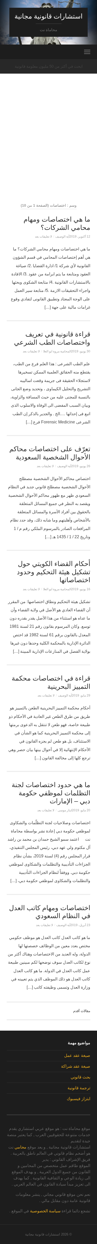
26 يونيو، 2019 (80, 466)
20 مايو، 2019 (81, 810)
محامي (20, 1147)
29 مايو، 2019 (81, 695)
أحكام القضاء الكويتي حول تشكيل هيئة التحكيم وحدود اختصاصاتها (53, 572)
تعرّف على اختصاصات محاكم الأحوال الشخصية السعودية (49, 453)
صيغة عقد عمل (77, 1055)
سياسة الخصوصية (45, 1211)
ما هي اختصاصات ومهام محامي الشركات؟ (57, 223)
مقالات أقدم (81, 1011)
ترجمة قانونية (79, 1088)
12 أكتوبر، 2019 (79, 236)
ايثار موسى (65, 810)
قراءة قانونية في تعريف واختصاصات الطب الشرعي (52, 338)
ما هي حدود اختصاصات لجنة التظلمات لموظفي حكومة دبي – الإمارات (51, 793)
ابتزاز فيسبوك (78, 1099)
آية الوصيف (62, 236)
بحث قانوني (80, 1077)
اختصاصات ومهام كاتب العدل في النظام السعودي (49, 912)
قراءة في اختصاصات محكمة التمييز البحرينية (51, 682)
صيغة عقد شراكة (75, 1066)
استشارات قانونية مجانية (48, 16)
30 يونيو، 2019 (80, 351)
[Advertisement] (48, 147)
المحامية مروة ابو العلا (57, 351)
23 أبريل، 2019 (80, 925)
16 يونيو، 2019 (80, 589)
